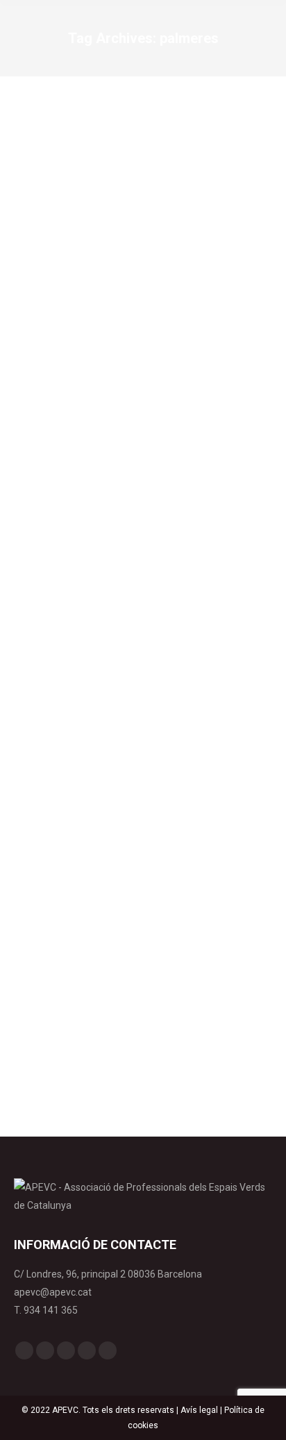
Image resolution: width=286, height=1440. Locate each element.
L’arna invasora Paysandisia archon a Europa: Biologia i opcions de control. (143, 829)
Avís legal (199, 1410)
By (186, 409)
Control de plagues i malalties (88, 409)
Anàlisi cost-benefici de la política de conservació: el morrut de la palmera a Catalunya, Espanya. (138, 363)
